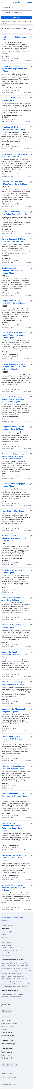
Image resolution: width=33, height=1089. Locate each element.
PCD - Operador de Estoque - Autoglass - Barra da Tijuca (13, 683)
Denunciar (28, 60)
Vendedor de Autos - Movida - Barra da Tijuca (13, 571)
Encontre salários (6, 1055)
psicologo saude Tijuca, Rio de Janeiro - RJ (14, 963)
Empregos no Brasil (7, 1035)
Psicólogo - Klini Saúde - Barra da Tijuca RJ (13, 38)
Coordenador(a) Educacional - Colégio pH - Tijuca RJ (13, 710)
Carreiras (4, 1029)
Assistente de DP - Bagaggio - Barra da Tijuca (13, 485)
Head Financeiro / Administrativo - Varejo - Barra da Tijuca (13, 538)
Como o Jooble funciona (9, 1023)
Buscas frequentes (7, 925)
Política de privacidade (8, 1078)
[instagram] (8, 1065)
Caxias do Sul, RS (6, 932)
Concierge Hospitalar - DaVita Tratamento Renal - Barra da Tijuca (13, 857)
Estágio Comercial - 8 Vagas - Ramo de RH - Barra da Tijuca (13, 302)
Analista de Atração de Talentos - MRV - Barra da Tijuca (11, 738)
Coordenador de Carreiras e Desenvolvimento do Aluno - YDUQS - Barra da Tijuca (12, 456)
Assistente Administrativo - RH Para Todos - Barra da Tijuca (14, 155)
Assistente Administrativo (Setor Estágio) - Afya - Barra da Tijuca (13, 887)
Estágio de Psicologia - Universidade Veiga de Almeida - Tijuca (14, 68)
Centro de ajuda (6, 1032)
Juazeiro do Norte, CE (7, 947)
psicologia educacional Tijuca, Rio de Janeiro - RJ (16, 971)
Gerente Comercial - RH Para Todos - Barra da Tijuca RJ (13, 240)
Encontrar (16, 18)
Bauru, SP (4, 937)
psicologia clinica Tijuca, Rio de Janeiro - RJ (14, 976)
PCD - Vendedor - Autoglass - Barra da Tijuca (13, 626)
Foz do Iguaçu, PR (6, 945)
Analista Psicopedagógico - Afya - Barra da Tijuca (12, 599)
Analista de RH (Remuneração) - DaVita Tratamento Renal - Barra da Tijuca (13, 335)
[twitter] (12, 1065)
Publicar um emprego (8, 1044)
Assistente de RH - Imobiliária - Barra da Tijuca (14, 99)
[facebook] (3, 1065)
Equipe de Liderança (7, 1026)
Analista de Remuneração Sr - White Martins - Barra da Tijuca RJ (14, 796)
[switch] (30, 29)
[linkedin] (16, 1065)
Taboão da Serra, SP (7, 942)
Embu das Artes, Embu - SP (9, 950)
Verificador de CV (7, 1058)
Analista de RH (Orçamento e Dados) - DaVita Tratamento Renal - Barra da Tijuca (13, 399)
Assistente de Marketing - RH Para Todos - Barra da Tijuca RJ (14, 213)
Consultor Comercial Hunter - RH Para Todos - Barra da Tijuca (14, 183)
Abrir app (28, 3)
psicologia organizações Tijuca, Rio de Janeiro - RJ (16, 965)
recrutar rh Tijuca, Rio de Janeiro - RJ (12, 973)
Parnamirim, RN (5, 953)
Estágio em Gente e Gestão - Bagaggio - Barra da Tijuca (13, 428)
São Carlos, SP (5, 955)
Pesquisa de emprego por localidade (11, 996)
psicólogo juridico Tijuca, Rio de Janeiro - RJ (14, 979)
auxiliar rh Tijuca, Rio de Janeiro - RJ (12, 981)
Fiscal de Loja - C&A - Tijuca (12, 511)
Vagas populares (6, 1052)
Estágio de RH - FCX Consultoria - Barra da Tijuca (13, 128)
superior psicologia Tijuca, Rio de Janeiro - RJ (14, 986)
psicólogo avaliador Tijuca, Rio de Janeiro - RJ (14, 968)
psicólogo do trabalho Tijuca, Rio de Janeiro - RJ (15, 984)
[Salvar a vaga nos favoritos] (31, 37)
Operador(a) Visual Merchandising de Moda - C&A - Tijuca (14, 654)
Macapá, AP (4, 934)
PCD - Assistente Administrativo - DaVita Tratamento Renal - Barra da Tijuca (13, 826)
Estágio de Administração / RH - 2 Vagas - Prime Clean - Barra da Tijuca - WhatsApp (13, 366)
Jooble (13, 1085)
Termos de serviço (7, 1074)
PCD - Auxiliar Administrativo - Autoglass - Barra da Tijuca (13, 767)
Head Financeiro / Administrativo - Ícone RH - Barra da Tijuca (12, 270)
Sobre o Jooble (6, 1020)
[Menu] (2, 2)
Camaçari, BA (5, 940)
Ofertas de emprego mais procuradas (12, 994)
